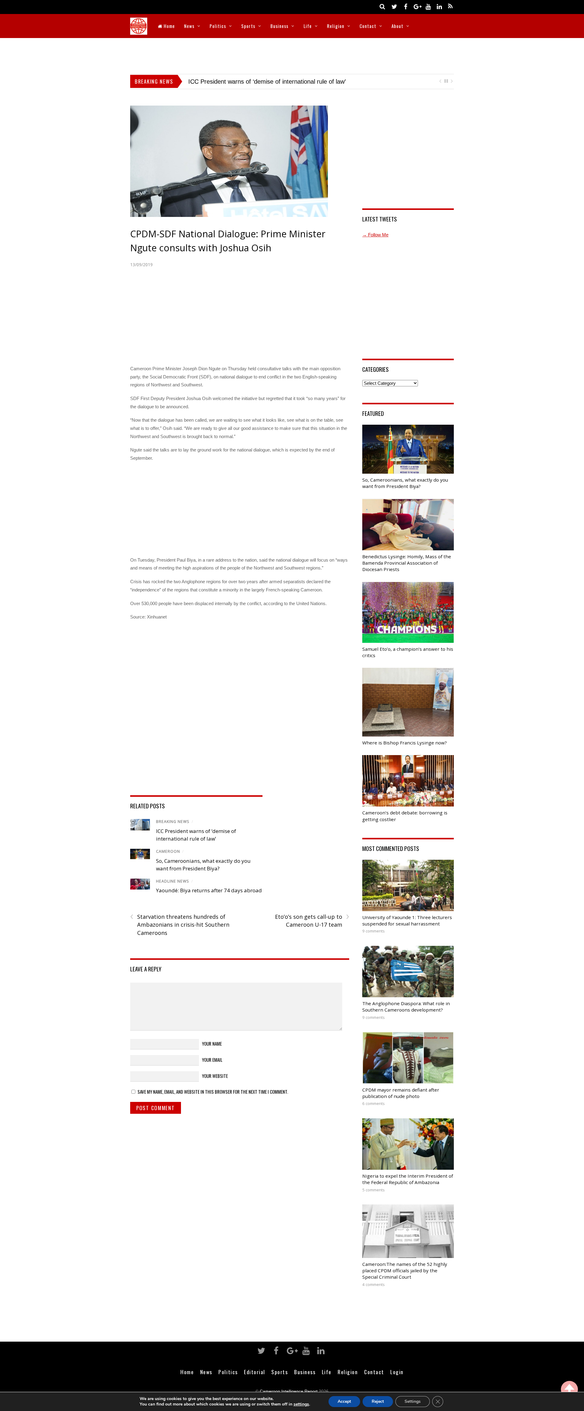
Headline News (172, 881)
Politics (218, 26)
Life (308, 26)
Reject (378, 1401)
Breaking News (172, 821)
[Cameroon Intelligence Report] (138, 30)
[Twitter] (394, 6)
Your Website (215, 1075)
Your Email (212, 1059)
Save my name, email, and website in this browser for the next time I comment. (212, 1091)
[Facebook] (405, 6)
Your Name (212, 1043)
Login (397, 1372)
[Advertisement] (292, 54)
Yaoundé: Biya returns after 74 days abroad (247, 81)
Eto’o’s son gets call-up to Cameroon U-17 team (312, 920)
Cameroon (168, 851)
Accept (344, 1401)
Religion (335, 26)
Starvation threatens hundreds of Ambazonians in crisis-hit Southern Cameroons (179, 924)
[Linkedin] (439, 6)
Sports (248, 26)
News (189, 26)
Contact (368, 26)
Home (168, 26)
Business (279, 26)
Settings (413, 1401)
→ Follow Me (375, 234)
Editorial (254, 1372)
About (397, 26)
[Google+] (416, 6)
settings (301, 1404)
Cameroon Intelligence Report (289, 1391)
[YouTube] (428, 6)
